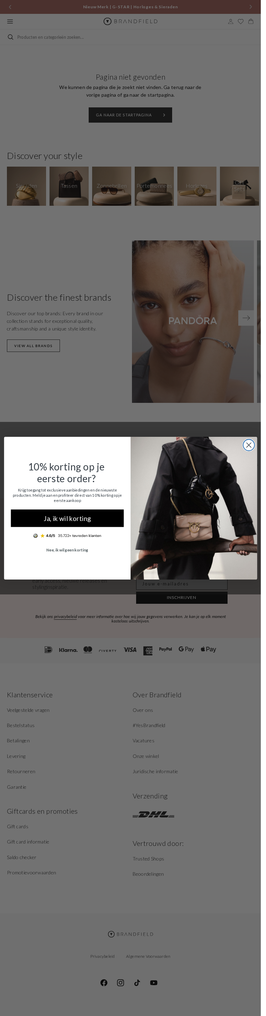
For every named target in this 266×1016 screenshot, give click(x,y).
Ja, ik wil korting (67, 518)
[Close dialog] (248, 445)
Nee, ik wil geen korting (67, 549)
